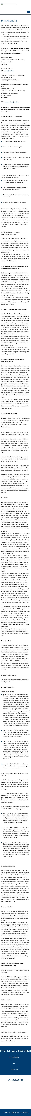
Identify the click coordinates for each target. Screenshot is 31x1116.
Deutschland (14, 1057)
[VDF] (8, 8)
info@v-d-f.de (9, 71)
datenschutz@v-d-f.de (12, 102)
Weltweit (14, 1070)
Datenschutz (24, 1112)
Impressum (15, 1112)
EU (14, 1063)
